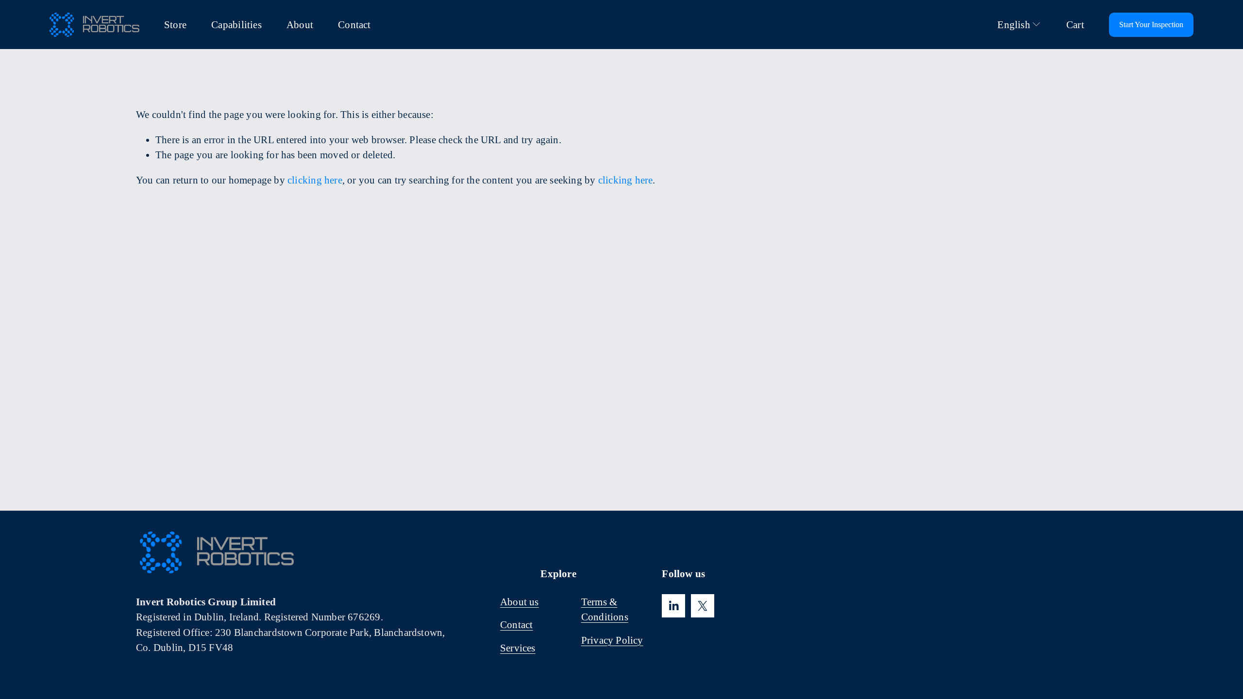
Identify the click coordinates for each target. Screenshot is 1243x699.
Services (518, 647)
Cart (1075, 24)
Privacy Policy (612, 640)
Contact (354, 24)
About (299, 24)
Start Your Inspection (1151, 24)
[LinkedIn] (673, 605)
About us (519, 601)
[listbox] (1012, 24)
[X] (702, 605)
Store (175, 24)
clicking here (314, 179)
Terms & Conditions (604, 609)
